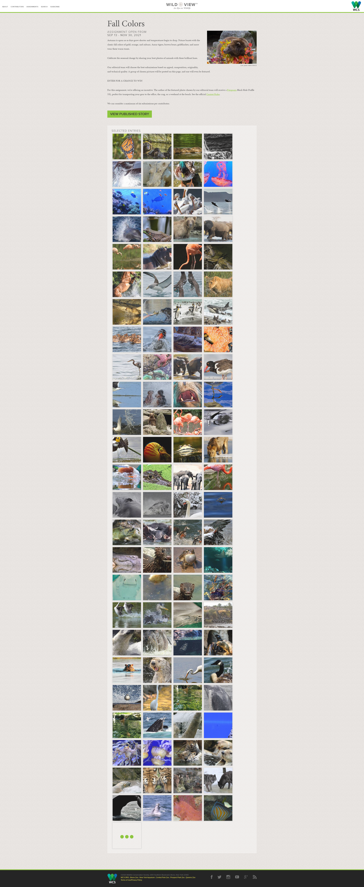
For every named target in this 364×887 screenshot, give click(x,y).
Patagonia (232, 90)
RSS (255, 877)
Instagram (228, 877)
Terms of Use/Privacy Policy (131, 880)
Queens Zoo (190, 877)
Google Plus (246, 877)
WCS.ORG (125, 877)
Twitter (219, 877)
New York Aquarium (147, 877)
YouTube (237, 877)
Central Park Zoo (162, 877)
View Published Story (129, 114)
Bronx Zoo (134, 877)
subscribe (55, 7)
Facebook (212, 877)
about (5, 7)
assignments (32, 7)
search (44, 7)
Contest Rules (213, 94)
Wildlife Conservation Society (356, 6)
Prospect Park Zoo (177, 877)
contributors (17, 7)
